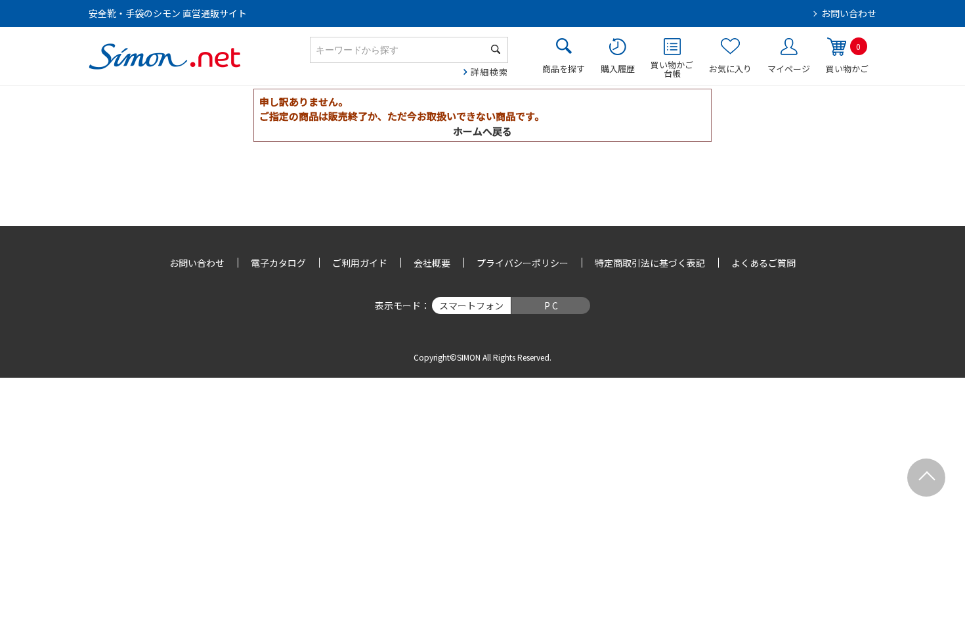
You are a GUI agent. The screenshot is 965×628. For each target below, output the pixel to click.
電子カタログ (278, 262)
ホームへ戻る (482, 131)
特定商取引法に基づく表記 (650, 262)
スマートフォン (471, 305)
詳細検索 (489, 72)
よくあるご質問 (763, 262)
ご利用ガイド (359, 262)
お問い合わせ (848, 13)
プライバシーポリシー (522, 262)
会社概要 (432, 262)
